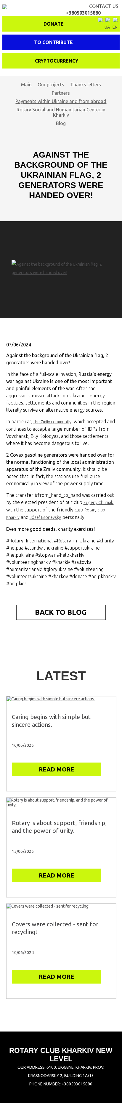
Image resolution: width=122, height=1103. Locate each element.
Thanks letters (85, 84)
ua (107, 27)
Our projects (51, 84)
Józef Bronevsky (45, 517)
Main (26, 84)
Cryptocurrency (56, 60)
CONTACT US (92, 9)
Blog (61, 123)
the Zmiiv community (52, 421)
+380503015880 (77, 1084)
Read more (56, 769)
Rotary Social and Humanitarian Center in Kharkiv (61, 112)
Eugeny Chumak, (99, 502)
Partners (61, 93)
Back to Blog (61, 612)
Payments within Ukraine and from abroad (60, 101)
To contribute (53, 42)
